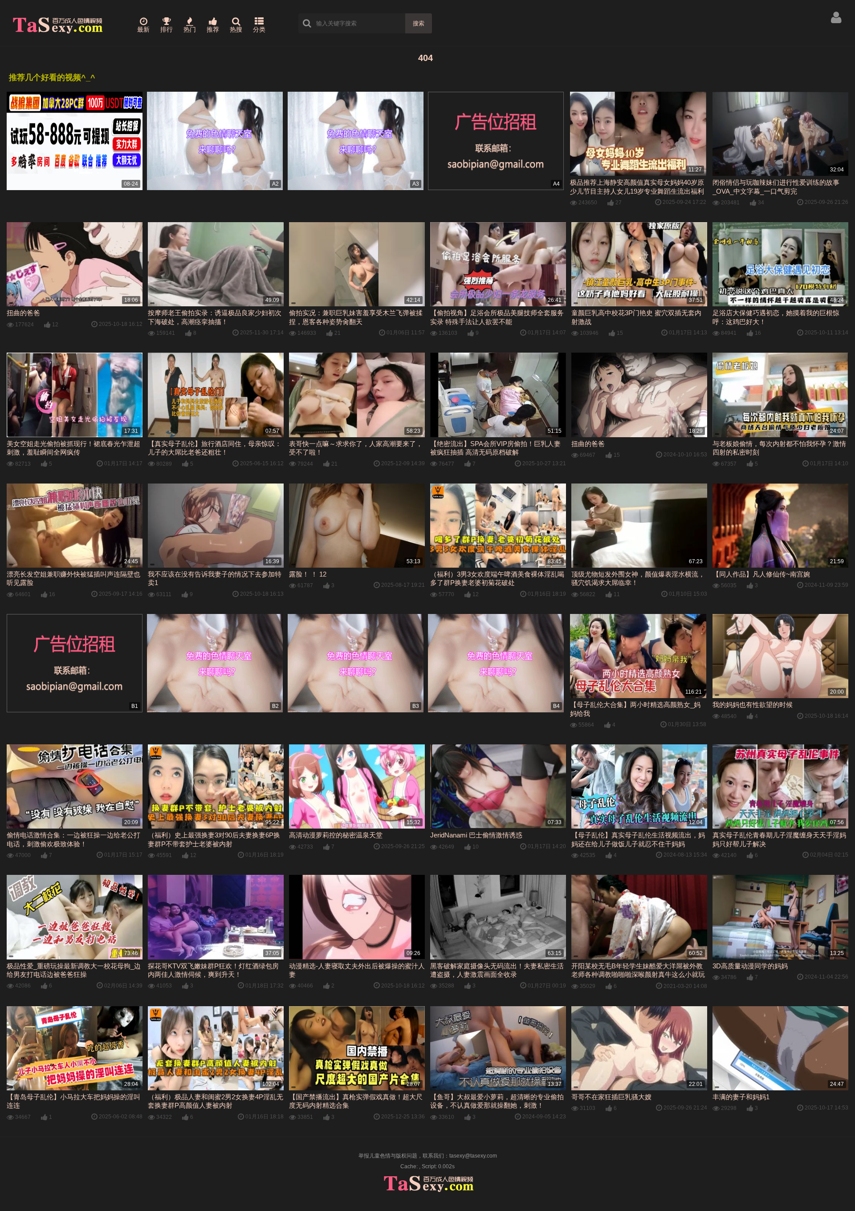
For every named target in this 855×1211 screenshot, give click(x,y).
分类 (259, 29)
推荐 (213, 29)
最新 (143, 29)
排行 (166, 29)
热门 (189, 29)
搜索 (418, 23)
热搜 (236, 29)
